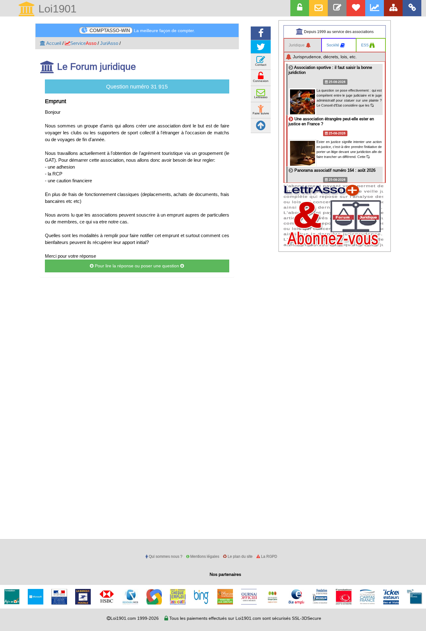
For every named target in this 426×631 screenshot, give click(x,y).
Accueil (53, 43)
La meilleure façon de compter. (142, 30)
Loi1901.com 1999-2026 (134, 618)
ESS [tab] (365, 45)
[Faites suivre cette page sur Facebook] (261, 33)
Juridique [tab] (297, 45)
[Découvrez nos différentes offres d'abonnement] (355, 8)
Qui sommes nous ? (165, 556)
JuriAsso (109, 43)
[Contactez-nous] (337, 8)
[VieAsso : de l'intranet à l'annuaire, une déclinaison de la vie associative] (412, 8)
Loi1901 (55, 9)
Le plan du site (240, 556)
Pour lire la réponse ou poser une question (137, 265)
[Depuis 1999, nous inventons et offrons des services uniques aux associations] (374, 8)
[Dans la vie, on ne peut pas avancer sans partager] (393, 8)
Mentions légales (204, 556)
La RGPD (268, 556)
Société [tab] (333, 45)
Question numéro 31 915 (137, 86)
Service (83, 43)
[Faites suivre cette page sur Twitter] (261, 47)
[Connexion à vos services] (299, 8)
